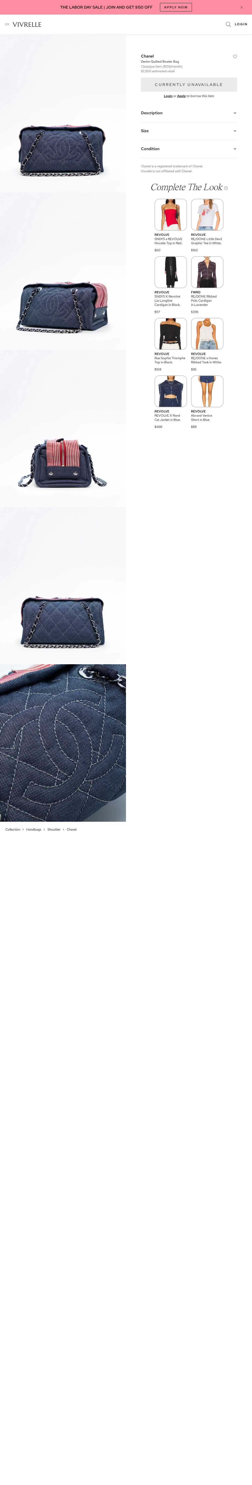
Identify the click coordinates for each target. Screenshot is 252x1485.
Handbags (33, 829)
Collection (12, 829)
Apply (181, 96)
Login (241, 24)
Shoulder (54, 829)
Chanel (72, 829)
